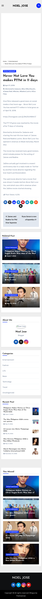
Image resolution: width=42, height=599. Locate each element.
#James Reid (7, 91)
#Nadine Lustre (25, 91)
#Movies (16, 91)
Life (4, 371)
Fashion (6, 365)
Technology (7, 382)
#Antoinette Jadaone (13, 89)
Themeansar (21, 596)
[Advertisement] (21, 36)
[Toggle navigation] (2, 5)
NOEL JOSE (20, 6)
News (5, 376)
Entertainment (9, 71)
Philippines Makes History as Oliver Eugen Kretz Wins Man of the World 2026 (21, 253)
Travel (5, 387)
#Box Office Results (28, 89)
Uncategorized (8, 393)
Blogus (32, 593)
